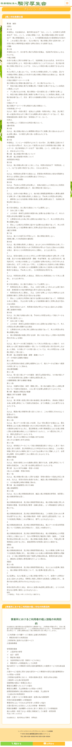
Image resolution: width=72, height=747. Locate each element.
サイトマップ (30, 731)
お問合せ (50, 743)
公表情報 (50, 731)
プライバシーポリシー (41, 731)
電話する (17, 743)
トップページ (21, 731)
